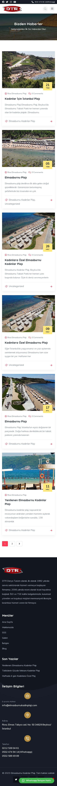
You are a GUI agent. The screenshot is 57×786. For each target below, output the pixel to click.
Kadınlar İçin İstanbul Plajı (22, 98)
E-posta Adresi (8, 701)
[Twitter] (7, 2)
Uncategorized (12, 203)
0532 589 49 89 (10, 755)
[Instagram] (11, 2)
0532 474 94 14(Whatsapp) (17, 751)
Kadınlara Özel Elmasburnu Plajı (26, 342)
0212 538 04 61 (10, 748)
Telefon (5, 744)
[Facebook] (3, 2)
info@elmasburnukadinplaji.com (19, 705)
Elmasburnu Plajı (16, 177)
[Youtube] (15, 2)
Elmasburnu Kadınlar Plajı (22, 121)
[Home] (12, 8)
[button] (36, 780)
